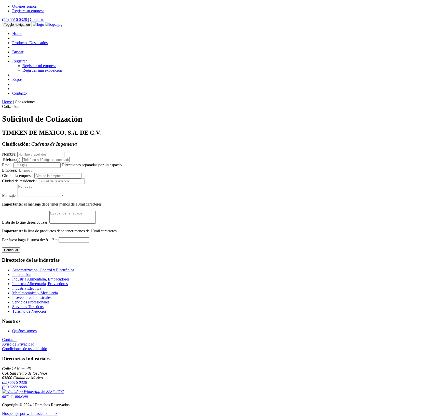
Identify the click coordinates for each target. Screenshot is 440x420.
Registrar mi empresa (39, 65)
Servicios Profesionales (30, 302)
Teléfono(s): (11, 159)
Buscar (17, 52)
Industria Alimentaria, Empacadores (41, 279)
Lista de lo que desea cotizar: (25, 222)
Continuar (11, 250)
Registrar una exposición (42, 70)
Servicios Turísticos (28, 306)
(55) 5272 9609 (14, 387)
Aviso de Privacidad (18, 344)
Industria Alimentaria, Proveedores (40, 284)
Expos (17, 79)
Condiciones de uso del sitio (24, 349)
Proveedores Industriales (31, 297)
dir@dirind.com (15, 396)
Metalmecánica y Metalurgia (35, 293)
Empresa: (9, 170)
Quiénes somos (24, 6)
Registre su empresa (28, 11)
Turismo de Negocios (29, 311)
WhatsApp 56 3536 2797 (43, 391)
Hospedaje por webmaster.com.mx (30, 413)
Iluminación (21, 274)
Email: (7, 165)
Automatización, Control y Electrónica (43, 270)
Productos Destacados (30, 43)
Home (17, 33)
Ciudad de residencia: (19, 181)
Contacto (37, 19)
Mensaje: (9, 195)
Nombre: (9, 154)
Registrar (19, 61)
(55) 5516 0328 (15, 19)
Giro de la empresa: (17, 175)
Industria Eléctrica (26, 288)
